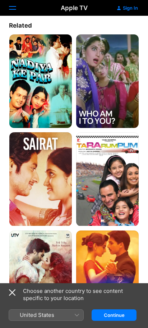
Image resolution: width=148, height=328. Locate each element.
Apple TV (74, 7)
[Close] (12, 292)
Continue (114, 315)
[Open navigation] (17, 8)
